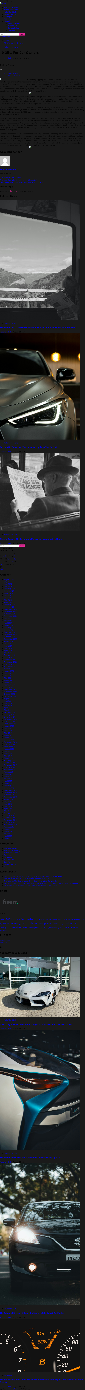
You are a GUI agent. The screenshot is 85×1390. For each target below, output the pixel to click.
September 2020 (10, 696)
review (17, 927)
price (63, 924)
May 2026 (8, 586)
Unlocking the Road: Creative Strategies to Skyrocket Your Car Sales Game (33, 876)
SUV (41, 928)
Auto (23, 919)
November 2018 (10, 742)
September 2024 (10, 616)
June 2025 (8, 598)
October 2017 (9, 767)
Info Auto (8, 862)
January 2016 (9, 815)
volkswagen (3, 930)
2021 (9, 919)
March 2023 (8, 653)
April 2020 (8, 708)
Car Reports (8, 16)
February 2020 (9, 712)
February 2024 (9, 627)
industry (15, 923)
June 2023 (8, 646)
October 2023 (9, 637)
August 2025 (9, 593)
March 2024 (8, 625)
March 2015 (8, 838)
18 (3, 561)
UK (63, 928)
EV (67, 920)
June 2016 (8, 804)
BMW (45, 920)
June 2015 (8, 831)
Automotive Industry (12, 7)
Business (7, 855)
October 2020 (9, 694)
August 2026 (9, 579)
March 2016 (8, 811)
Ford (72, 919)
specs (36, 927)
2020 (2, 919)
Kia (24, 924)
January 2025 (9, 607)
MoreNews (14, 1389)
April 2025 (8, 602)
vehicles (75, 928)
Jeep (22, 924)
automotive (34, 919)
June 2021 (8, 676)
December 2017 (10, 763)
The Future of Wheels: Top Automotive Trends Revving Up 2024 (28, 879)
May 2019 (8, 733)
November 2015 (10, 820)
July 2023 (7, 643)
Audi (18, 920)
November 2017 (10, 765)
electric (62, 919)
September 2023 (10, 639)
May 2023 (8, 648)
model (27, 924)
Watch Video (5, 37)
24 (1, 564)
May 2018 (8, 756)
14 (10, 559)
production (76, 924)
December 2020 (10, 689)
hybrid (82, 920)
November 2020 (10, 692)
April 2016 (8, 808)
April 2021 (8, 680)
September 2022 (10, 666)
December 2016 (10, 790)
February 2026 (9, 588)
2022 (14, 919)
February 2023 (9, 655)
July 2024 (7, 618)
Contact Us (12, 26)
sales (31, 928)
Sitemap (11, 30)
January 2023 (9, 657)
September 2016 (10, 797)
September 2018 (10, 747)
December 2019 (10, 717)
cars (53, 920)
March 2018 (8, 758)
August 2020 (9, 698)
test (54, 928)
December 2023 (10, 632)
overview (41, 924)
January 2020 (9, 714)
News (33, 923)
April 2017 (8, 781)
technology (46, 928)
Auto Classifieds (10, 12)
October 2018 (9, 744)
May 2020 (8, 705)
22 (13, 561)
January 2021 (9, 687)
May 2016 (8, 806)
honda (77, 920)
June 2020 (8, 703)
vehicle (69, 927)
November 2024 (10, 611)
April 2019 (8, 735)
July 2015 (7, 829)
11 (3, 559)
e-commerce (9, 860)
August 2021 (9, 671)
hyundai (3, 924)
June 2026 (8, 584)
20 (8, 561)
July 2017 (7, 774)
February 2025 (9, 605)
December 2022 (10, 660)
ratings (4, 927)
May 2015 (8, 834)
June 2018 (8, 753)
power (60, 924)
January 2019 (9, 740)
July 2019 (7, 728)
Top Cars (7, 19)
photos (48, 923)
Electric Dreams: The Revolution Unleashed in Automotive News (31, 539)
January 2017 (9, 788)
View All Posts (15, 178)
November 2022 (10, 662)
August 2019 (9, 726)
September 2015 (10, 824)
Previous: (18, 180)
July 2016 (7, 802)
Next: (21, 182)
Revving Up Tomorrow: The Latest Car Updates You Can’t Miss (29, 447)
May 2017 (8, 779)
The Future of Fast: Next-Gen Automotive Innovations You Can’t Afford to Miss (37, 327)
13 (8, 559)
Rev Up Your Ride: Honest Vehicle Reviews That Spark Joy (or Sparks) (30, 885)
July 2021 (7, 673)
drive (57, 920)
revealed (10, 928)
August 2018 (9, 749)
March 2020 (8, 710)
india (8, 924)
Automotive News (11, 10)
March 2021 (8, 682)
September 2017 (10, 769)
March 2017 (8, 783)
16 (15, 559)
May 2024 (8, 621)
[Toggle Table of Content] (1, 70)
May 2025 (8, 600)
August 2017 (9, 772)
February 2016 (9, 813)
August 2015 (9, 827)
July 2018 (7, 751)
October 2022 (9, 664)
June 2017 (8, 776)
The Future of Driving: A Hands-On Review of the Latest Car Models (30, 881)
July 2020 (7, 701)
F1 (69, 920)
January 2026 (9, 591)
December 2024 (10, 609)
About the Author (12, 74)
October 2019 (9, 721)
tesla (51, 928)
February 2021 (9, 685)
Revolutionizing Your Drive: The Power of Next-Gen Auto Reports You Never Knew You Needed (41, 883)
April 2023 (8, 650)
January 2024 (9, 630)
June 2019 (8, 731)
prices (68, 923)
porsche (55, 924)
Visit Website (5, 178)
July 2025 (7, 595)
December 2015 (10, 818)
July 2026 (7, 582)
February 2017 (9, 785)
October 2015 (9, 822)
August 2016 (9, 799)
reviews (25, 927)
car (49, 919)
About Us (7, 21)
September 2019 (10, 724)
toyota (59, 927)
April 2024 (8, 623)
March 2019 (8, 737)
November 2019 (10, 719)
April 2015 (8, 836)
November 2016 (10, 792)
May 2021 (8, 678)
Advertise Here (14, 23)
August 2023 (9, 641)
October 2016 (9, 795)
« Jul (1, 569)
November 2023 (10, 634)
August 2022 (9, 669)
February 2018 (9, 760)
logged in (13, 191)
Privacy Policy (13, 28)
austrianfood (5, 940)
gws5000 (3, 942)
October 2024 (9, 614)
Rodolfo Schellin (6, 58)
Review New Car (10, 14)
